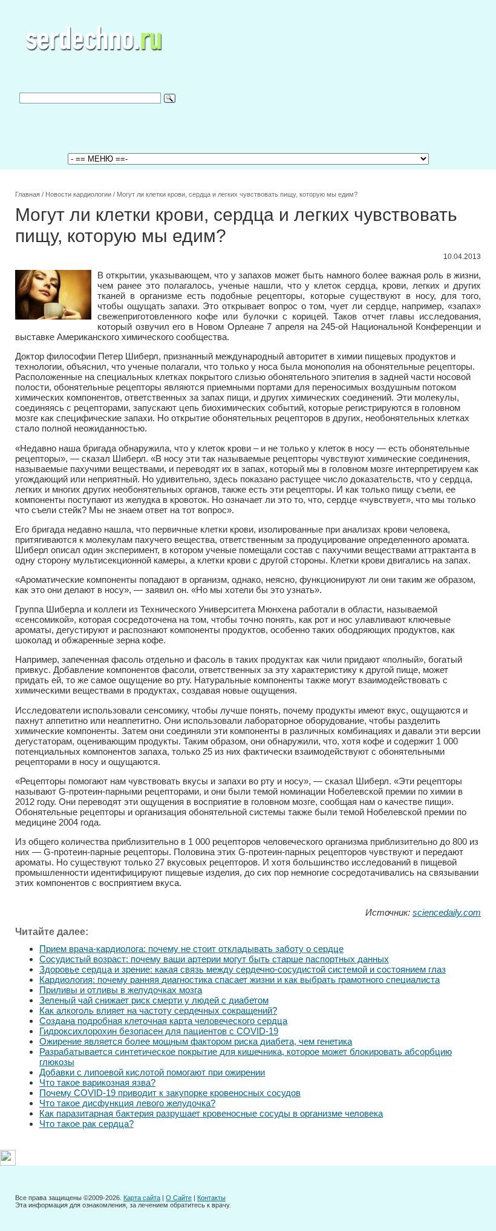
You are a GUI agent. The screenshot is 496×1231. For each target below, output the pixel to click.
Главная (27, 194)
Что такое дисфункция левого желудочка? (127, 1103)
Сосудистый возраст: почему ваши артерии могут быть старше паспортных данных (214, 959)
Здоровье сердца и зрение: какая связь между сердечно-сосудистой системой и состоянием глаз (242, 969)
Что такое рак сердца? (86, 1123)
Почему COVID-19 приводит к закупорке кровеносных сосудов (170, 1093)
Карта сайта (141, 1197)
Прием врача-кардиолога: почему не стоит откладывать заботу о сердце (191, 949)
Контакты (211, 1197)
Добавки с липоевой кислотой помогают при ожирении (152, 1072)
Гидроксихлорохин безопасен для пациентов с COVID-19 (158, 1031)
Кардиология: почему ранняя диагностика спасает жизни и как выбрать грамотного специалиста (239, 979)
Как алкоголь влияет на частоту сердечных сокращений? (158, 1010)
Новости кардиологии (78, 194)
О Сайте (179, 1197)
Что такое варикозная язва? (97, 1082)
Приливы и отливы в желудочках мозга (120, 990)
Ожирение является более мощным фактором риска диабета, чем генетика (195, 1041)
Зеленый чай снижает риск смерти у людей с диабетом (154, 1000)
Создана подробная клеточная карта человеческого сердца (163, 1021)
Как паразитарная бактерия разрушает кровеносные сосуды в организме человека (211, 1113)
